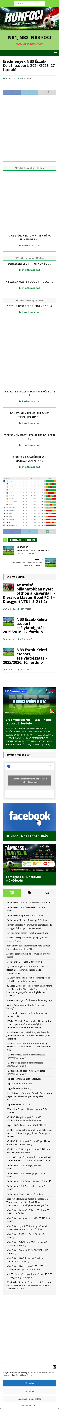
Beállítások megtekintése (29, 1399)
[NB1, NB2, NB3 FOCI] (29, 28)
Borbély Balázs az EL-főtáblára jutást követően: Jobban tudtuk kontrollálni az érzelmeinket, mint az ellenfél (28, 1035)
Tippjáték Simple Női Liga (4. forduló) (23, 1078)
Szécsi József (26, 78)
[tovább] (46, 744)
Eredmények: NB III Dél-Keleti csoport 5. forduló (28, 1181)
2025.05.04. (10, 78)
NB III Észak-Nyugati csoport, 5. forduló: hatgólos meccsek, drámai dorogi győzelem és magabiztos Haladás (29, 1133)
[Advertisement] (29, 127)
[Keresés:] (29, 3)
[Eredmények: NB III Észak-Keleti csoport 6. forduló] (29, 701)
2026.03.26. (10, 639)
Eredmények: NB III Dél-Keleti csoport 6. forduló (28, 902)
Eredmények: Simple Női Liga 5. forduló (24, 915)
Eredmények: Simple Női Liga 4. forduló (24, 1194)
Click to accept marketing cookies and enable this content (29, 780)
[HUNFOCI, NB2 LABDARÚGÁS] (29, 817)
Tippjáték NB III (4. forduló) (19, 1083)
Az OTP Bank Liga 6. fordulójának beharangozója (29, 1000)
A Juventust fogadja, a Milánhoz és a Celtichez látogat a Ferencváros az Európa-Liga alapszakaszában (27, 969)
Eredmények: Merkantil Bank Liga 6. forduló (26, 920)
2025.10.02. (10, 669)
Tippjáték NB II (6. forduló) (18, 1088)
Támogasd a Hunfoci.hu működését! (23, 878)
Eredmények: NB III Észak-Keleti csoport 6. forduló (29, 721)
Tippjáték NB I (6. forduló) (18, 1104)
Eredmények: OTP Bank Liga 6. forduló (24, 961)
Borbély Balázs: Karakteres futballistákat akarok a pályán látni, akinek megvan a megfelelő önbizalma (29, 1096)
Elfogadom (29, 1383)
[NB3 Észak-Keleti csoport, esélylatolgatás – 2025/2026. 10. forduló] (8, 652)
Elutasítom (29, 1391)
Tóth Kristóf (25, 608)
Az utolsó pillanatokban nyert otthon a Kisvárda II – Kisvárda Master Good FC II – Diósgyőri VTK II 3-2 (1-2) (29, 593)
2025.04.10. (10, 608)
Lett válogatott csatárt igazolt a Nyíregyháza (27, 933)
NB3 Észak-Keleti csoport (22, 540)
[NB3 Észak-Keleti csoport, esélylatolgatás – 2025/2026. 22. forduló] (8, 621)
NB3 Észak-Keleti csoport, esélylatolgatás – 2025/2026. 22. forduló (25, 625)
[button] (54, 1366)
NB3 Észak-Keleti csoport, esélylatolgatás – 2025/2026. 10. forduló (25, 656)
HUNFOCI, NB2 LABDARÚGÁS (27, 836)
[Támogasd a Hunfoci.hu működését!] (29, 858)
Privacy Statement (29, 1405)
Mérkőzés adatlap (29, 245)
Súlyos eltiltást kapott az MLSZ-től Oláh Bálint (27, 1125)
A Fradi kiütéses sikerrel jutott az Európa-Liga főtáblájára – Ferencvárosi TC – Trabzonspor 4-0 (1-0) (29, 1046)
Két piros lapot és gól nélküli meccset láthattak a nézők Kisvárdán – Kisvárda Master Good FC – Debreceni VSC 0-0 (28, 1285)
